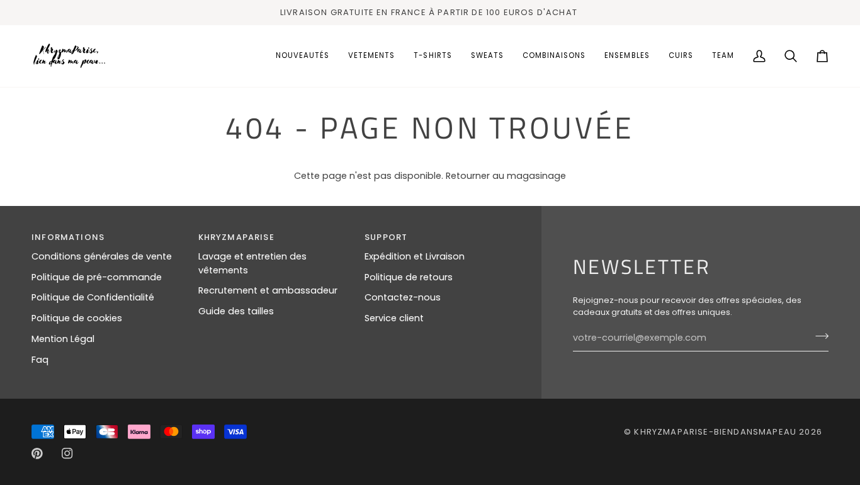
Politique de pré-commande (96, 277)
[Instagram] (67, 453)
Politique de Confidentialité (92, 297)
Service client (394, 318)
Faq (39, 359)
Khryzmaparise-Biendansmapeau (715, 432)
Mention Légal (62, 339)
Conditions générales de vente (101, 256)
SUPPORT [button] (386, 237)
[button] (371, 56)
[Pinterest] (37, 453)
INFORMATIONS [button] (68, 237)
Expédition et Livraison (415, 256)
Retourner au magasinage (506, 175)
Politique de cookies (76, 318)
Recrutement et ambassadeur (267, 290)
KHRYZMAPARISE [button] (236, 237)
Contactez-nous (403, 297)
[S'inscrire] (818, 336)
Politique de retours (409, 277)
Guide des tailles (236, 311)
